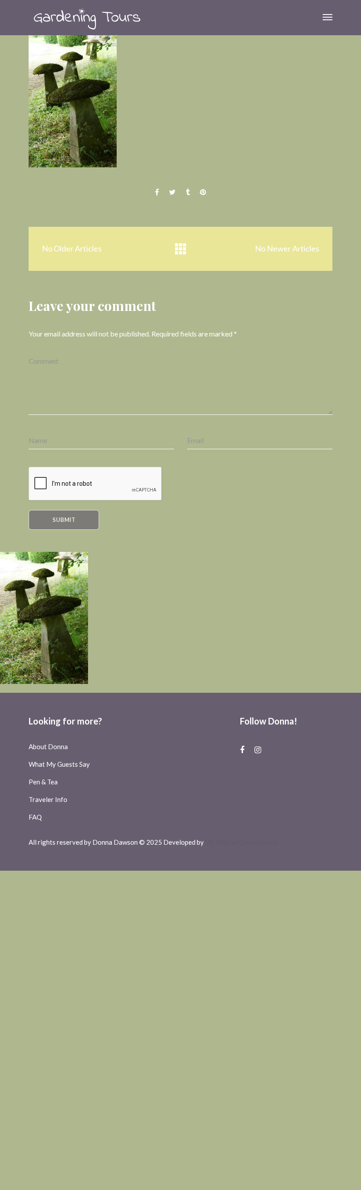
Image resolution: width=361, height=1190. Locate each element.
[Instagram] (257, 750)
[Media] (180, 249)
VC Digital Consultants (241, 842)
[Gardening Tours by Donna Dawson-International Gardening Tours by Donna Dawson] (87, 17)
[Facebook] (242, 750)
